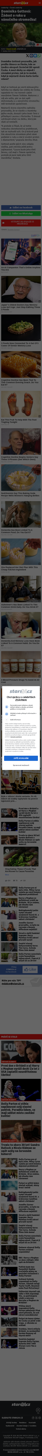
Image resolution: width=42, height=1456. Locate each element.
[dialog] (21, 728)
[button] (21, 719)
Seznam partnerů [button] (16, 737)
